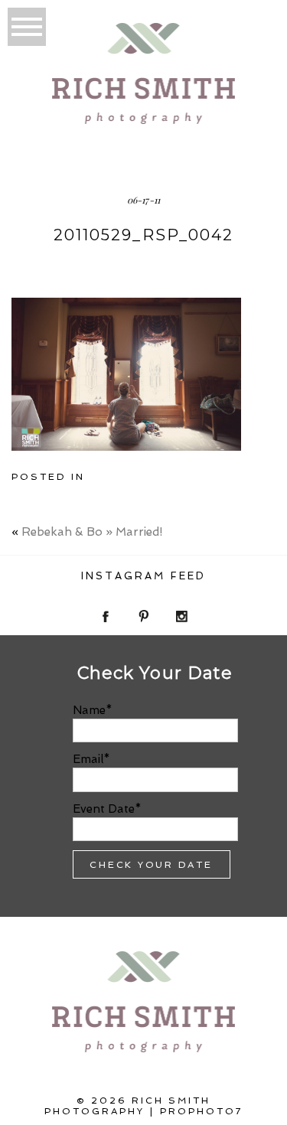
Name (89, 710)
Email (88, 759)
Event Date (104, 809)
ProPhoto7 (201, 1111)
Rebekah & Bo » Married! (91, 532)
